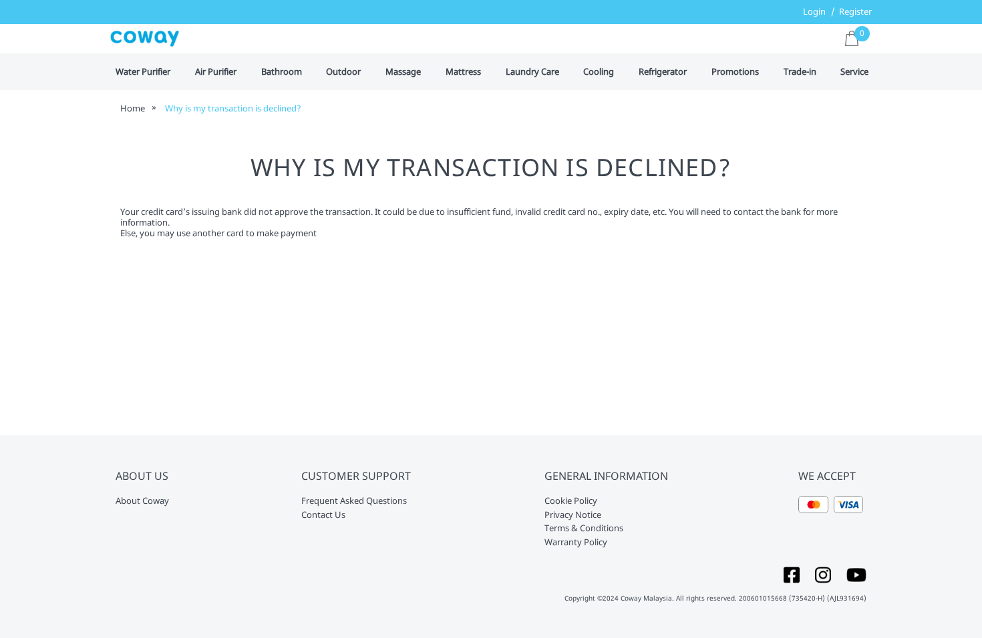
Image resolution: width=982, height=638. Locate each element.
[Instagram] (823, 574)
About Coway (142, 501)
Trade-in (800, 72)
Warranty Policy (575, 542)
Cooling (598, 72)
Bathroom (281, 72)
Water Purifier (143, 72)
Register (855, 11)
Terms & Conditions (583, 528)
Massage (403, 72)
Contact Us (323, 515)
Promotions (735, 72)
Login (814, 11)
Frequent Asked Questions (354, 501)
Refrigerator (663, 72)
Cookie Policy (570, 501)
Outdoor (343, 72)
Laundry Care (532, 72)
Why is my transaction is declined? (233, 108)
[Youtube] (856, 574)
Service (854, 72)
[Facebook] (792, 574)
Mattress (463, 72)
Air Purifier (215, 72)
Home (132, 108)
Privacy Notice (572, 515)
